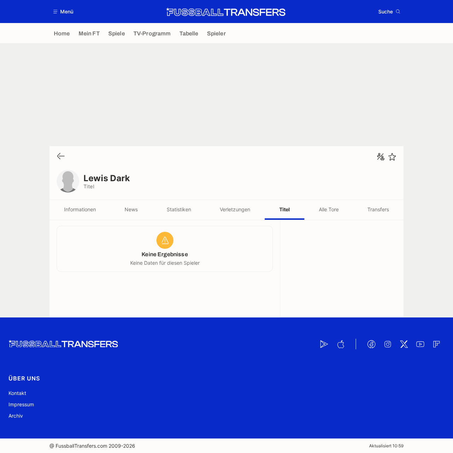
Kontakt (17, 393)
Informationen (80, 209)
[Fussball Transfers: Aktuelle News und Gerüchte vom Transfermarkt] (226, 11)
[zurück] (61, 156)
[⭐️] (392, 157)
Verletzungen (235, 209)
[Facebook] (371, 344)
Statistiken (179, 209)
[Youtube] (420, 344)
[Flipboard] (436, 344)
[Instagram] (387, 344)
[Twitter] (403, 344)
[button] (64, 11)
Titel (284, 209)
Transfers (378, 209)
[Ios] (340, 344)
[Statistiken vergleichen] (381, 157)
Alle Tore (329, 209)
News (131, 209)
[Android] (324, 344)
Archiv (15, 416)
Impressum (21, 404)
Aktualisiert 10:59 (386, 445)
